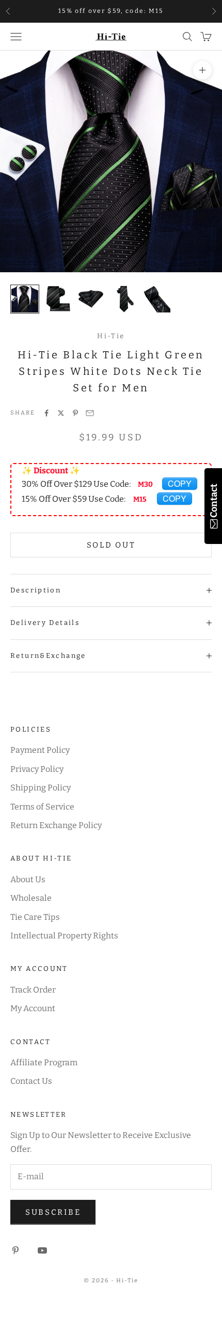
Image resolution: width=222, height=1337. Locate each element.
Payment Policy (40, 750)
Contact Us (31, 1081)
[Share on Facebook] (46, 413)
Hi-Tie (110, 336)
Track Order (33, 990)
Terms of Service (42, 807)
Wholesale (31, 898)
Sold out (111, 545)
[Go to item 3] (90, 299)
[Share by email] (90, 413)
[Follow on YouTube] (42, 1250)
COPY (180, 483)
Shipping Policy (40, 788)
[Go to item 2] (57, 299)
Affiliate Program (43, 1062)
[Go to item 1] (24, 299)
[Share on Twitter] (61, 413)
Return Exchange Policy (56, 825)
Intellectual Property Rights (64, 935)
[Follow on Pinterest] (15, 1250)
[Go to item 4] (123, 299)
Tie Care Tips (35, 917)
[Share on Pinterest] (75, 413)
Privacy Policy (37, 769)
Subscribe (53, 1212)
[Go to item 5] (156, 299)
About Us (27, 879)
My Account (32, 1008)
